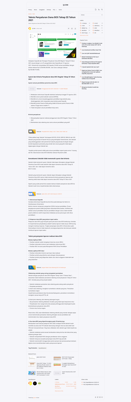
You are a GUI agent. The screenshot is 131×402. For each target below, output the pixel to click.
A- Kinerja (84, 23)
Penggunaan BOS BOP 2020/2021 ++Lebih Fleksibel (55, 88)
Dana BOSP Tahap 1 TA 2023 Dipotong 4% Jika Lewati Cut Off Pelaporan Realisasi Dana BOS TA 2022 (44, 366)
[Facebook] (97, 397)
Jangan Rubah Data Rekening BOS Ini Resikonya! (54, 267)
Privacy (30, 9)
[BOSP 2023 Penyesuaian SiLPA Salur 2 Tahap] (57, 360)
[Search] (102, 10)
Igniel (34, 397)
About (35, 9)
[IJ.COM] (30, 385)
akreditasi (84, 30)
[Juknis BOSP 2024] (32, 360)
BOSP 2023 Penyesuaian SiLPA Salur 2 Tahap (68, 357)
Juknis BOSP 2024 (41, 357)
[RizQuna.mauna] (35, 385)
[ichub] (39, 385)
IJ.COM (65, 5)
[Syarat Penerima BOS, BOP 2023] (57, 374)
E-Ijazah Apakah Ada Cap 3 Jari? (90, 67)
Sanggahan (42, 9)
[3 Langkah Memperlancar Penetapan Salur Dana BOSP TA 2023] (57, 366)
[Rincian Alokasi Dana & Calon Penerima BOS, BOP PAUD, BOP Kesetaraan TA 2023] (32, 374)
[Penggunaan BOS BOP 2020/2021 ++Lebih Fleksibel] (32, 90)
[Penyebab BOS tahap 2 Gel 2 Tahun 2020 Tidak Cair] (32, 133)
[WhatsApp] (95, 397)
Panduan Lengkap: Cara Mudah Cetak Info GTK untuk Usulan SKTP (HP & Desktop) (92, 45)
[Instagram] (100, 397)
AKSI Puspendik (85, 33)
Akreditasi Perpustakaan (97, 30)
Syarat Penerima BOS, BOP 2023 (69, 372)
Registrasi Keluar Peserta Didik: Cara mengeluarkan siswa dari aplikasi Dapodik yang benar (92, 72)
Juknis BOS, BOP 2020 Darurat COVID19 (52, 194)
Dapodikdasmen (42, 348)
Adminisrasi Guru (97, 25)
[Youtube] (102, 397)
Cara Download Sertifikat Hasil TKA (91, 50)
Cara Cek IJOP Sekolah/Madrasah (91, 53)
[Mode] (99, 10)
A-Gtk (83, 25)
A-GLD (96, 23)
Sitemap (49, 9)
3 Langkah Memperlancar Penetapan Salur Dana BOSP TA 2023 (69, 365)
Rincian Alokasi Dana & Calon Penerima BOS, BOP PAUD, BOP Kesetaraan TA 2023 (44, 373)
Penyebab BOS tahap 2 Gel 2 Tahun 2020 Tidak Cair (54, 131)
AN (95, 33)
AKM (95, 28)
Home (60, 9)
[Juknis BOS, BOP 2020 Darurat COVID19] (32, 195)
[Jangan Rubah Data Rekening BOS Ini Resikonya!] (32, 269)
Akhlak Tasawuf (85, 28)
